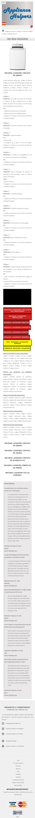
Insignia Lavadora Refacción (17, 316)
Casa (18, 760)
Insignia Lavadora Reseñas (17, 337)
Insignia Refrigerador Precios (22, 432)
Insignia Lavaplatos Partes (11, 414)
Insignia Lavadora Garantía (17, 327)
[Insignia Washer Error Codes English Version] (31, 27)
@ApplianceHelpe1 (11, 741)
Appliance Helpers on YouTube (14, 734)
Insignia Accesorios (10, 31)
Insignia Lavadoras (22, 31)
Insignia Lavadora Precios (16, 322)
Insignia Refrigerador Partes (22, 418)
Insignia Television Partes (24, 421)
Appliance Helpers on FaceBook (15, 746)
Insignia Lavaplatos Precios (11, 427)
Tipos (9, 39)
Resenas (18, 769)
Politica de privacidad (18, 782)
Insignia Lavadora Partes (16, 332)
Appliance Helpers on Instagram (15, 728)
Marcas (14, 39)
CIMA (17, 817)
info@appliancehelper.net (13, 723)
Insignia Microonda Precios (17, 430)
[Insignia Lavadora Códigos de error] (18, 70)
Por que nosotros (18, 763)
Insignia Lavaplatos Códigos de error (14, 356)
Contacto (18, 774)
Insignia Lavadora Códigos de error (14, 366)
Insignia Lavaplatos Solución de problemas (17, 377)
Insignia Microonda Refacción (18, 400)
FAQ (18, 771)
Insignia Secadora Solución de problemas (15, 379)
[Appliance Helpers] (17, 13)
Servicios (18, 766)
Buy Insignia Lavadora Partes (17, 342)
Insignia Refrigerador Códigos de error (19, 363)
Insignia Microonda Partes (17, 416)
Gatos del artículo (22, 39)
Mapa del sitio (18, 785)
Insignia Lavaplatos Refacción (11, 397)
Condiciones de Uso (18, 780)
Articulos (18, 777)
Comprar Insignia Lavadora (17, 348)
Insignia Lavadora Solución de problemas (17, 310)
